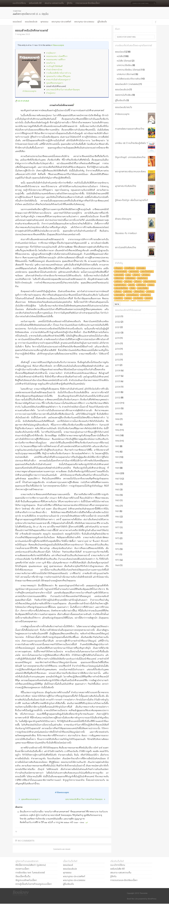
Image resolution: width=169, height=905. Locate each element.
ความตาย (146, 294)
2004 (117, 387)
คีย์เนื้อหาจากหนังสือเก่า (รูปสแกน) (31, 865)
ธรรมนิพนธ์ (17, 21)
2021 (117, 327)
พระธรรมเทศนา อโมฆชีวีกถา (57, 56)
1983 (117, 500)
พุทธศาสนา (120, 284)
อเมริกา (119, 298)
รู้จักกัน (69, 3)
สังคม (118, 291)
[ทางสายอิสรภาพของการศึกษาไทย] (151, 132)
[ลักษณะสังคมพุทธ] (151, 223)
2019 (117, 338)
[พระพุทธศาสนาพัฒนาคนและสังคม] (151, 175)
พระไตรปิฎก (147, 271)
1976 (117, 533)
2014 (117, 349)
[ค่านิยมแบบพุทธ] (151, 118)
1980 (117, 516)
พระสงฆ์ (119, 274)
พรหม (128, 298)
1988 (117, 473)
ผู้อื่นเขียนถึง (102, 21)
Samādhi (120, 294)
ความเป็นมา (132, 294)
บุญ (128, 274)
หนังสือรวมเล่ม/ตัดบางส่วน (128, 78)
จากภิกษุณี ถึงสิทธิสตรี (54, 66)
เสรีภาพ (127, 291)
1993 (117, 446)
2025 (117, 316)
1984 (117, 495)
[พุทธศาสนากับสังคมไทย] (151, 190)
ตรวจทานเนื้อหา (22, 869)
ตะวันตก (138, 298)
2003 (117, 392)
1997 (117, 424)
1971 (117, 554)
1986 (117, 484)
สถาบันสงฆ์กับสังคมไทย (125, 247)
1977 (117, 527)
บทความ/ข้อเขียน (124, 65)
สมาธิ (131, 284)
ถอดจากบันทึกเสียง (123, 95)
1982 (117, 506)
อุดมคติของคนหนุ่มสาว (54, 83)
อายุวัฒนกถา (51, 53)
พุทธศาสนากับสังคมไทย (125, 186)
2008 (117, 370)
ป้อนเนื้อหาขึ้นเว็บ (23, 876)
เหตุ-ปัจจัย (142, 288)
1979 (117, 522)
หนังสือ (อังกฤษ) (124, 61)
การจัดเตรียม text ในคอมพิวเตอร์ (30, 872)
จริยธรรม (131, 278)
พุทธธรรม (44, 21)
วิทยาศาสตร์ (121, 271)
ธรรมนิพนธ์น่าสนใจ (123, 107)
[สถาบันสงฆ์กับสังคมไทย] (151, 251)
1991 (117, 457)
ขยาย (117, 304)
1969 (117, 565)
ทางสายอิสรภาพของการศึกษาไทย (129, 129)
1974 (117, 543)
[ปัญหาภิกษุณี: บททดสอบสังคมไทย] (151, 161)
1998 (117, 419)
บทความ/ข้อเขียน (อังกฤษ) (128, 70)
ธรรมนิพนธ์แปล (31, 21)
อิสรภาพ (119, 278)
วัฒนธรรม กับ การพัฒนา (126, 233)
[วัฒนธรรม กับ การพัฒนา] (151, 237)
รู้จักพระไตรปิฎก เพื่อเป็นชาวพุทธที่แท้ (131, 200)
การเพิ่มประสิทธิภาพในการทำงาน (58, 73)
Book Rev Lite (132, 898)
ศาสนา (150, 291)
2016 (117, 343)
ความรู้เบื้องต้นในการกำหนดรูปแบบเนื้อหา (34, 884)
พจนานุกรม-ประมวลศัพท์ (61, 21)
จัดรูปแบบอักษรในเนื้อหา (26, 880)
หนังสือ (120, 56)
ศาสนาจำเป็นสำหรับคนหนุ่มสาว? (58, 79)
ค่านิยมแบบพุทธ (57, 45)
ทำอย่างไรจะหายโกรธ (54, 69)
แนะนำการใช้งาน (19, 3)
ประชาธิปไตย (121, 288)
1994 (117, 441)
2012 (117, 359)
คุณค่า (149, 298)
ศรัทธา (118, 281)
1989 (117, 468)
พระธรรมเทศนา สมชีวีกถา (56, 59)
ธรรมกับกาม (50, 63)
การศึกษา (130, 268)
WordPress (152, 898)
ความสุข (141, 268)
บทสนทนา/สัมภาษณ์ (126, 74)
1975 (117, 538)
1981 (117, 511)
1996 (117, 430)
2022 (117, 322)
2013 (117, 354)
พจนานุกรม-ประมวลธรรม (84, 21)
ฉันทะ (136, 274)
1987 (117, 479)
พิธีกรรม (141, 284)
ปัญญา (119, 268)
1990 (117, 462)
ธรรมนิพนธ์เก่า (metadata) (127, 84)
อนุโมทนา (142, 278)
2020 (117, 332)
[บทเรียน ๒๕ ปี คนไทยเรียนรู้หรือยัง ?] (151, 147)
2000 (117, 408)
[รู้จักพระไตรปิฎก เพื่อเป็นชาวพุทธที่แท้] (151, 208)
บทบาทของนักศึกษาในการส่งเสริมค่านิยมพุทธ (63, 89)
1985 (117, 489)
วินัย (133, 288)
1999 (117, 414)
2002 (117, 397)
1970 (117, 560)
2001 (117, 403)
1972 (117, 549)
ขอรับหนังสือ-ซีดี (35, 3)
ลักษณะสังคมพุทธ (123, 219)
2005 (117, 381)
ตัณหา (138, 281)
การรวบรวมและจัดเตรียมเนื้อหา (88, 3)
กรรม (151, 284)
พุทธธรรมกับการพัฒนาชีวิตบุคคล (58, 76)
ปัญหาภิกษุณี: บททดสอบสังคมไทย (130, 157)
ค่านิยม (146, 274)
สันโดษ (128, 281)
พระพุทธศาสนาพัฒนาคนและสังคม (130, 171)
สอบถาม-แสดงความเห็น (54, 3)
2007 (117, 376)
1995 (117, 435)
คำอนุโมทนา (51, 93)
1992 (117, 451)
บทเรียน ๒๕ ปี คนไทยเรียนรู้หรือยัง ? (131, 143)
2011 (117, 365)
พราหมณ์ (134, 271)
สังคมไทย (139, 291)
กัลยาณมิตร (149, 281)
